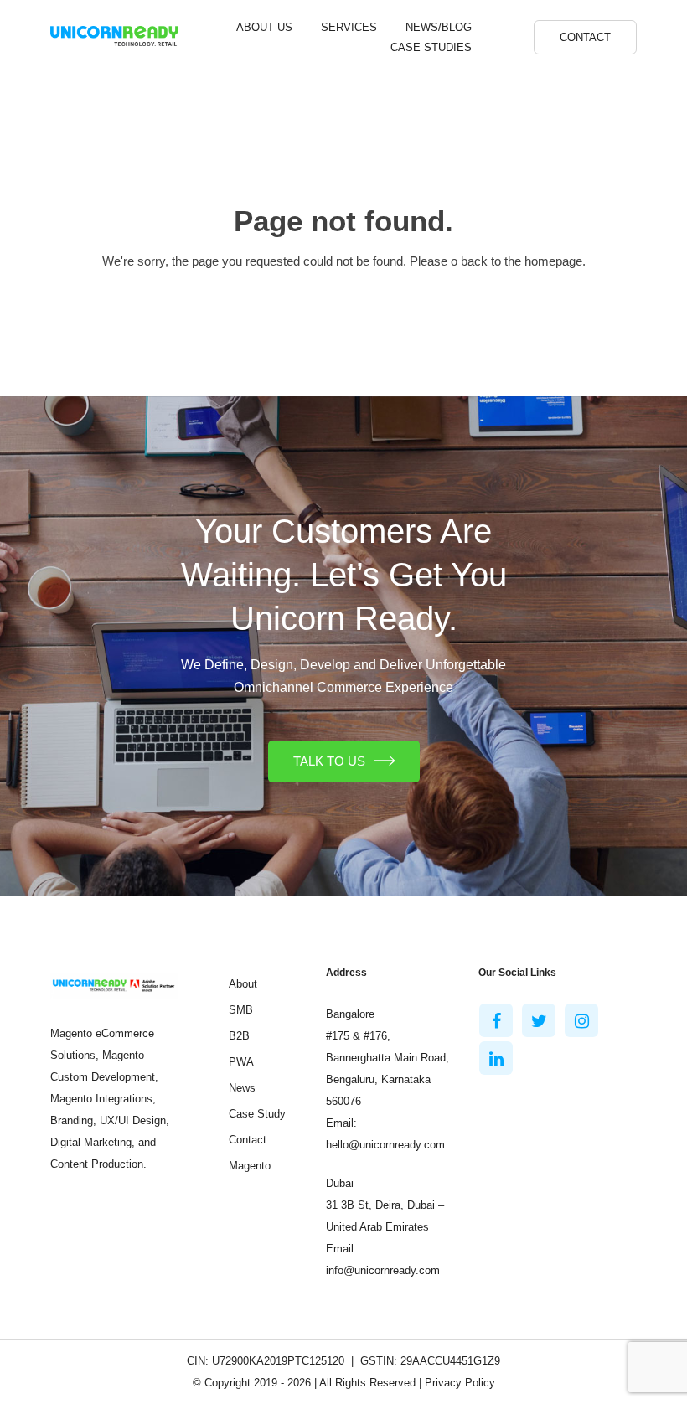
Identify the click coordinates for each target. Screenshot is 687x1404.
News (242, 1087)
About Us (264, 27)
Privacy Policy (460, 1382)
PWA (241, 1062)
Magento (250, 1165)
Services (349, 27)
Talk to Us (329, 761)
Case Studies (431, 47)
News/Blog (438, 27)
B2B (239, 1036)
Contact (585, 37)
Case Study (257, 1113)
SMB (241, 1010)
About (243, 984)
